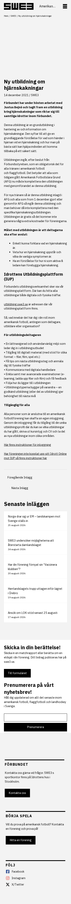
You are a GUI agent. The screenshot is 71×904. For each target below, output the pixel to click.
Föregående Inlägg (19, 477)
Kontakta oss (17, 793)
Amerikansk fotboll (48, 6)
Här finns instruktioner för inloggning (27, 445)
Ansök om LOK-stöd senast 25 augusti (32, 613)
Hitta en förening (21, 840)
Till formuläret (17, 673)
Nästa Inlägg (19, 488)
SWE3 (35, 95)
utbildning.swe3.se (16, 304)
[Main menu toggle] (65, 6)
